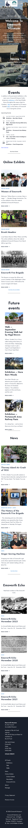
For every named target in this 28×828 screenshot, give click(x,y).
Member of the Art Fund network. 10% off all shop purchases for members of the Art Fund (13, 734)
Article (3, 464)
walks (8, 106)
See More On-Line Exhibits (14, 289)
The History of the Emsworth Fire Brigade (12, 512)
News (8, 464)
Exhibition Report (6, 507)
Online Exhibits (9, 774)
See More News (14, 571)
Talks (8, 104)
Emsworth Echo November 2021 (9, 698)
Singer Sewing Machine (13, 553)
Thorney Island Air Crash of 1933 (13, 469)
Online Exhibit (5, 188)
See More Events (14, 151)
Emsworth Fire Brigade (12, 272)
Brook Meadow (8, 232)
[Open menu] (21, 3)
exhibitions (11, 100)
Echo (2, 616)
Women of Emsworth (11, 191)
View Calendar (4, 147)
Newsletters (9, 779)
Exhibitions (9, 763)
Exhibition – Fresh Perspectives (14, 144)
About (6, 785)
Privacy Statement (10, 795)
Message (7, 788)
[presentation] (14, 178)
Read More (5, 206)
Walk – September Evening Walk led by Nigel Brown (13, 330)
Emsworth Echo (10, 782)
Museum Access (9, 800)
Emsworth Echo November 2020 (9, 659)
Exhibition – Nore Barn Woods (14, 118)
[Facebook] (24, 52)
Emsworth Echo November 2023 (9, 620)
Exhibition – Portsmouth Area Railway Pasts (13, 417)
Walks (7, 768)
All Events (7, 760)
